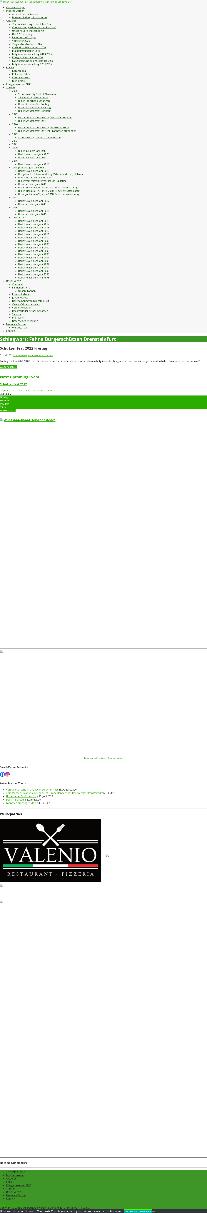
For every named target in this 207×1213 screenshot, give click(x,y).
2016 (15, 207)
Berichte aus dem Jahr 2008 (33, 244)
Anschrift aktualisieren (25, 14)
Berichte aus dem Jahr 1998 (33, 277)
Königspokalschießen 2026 (27, 57)
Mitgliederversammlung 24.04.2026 (32, 54)
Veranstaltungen (15, 7)
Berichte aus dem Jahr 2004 (33, 257)
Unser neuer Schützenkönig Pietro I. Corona (43, 127)
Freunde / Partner (16, 324)
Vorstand (17, 284)
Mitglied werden (15, 10)
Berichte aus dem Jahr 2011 (33, 234)
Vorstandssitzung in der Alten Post (32, 24)
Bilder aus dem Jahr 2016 (32, 214)
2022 (15, 140)
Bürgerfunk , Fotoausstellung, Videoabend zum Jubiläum (50, 174)
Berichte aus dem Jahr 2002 (33, 264)
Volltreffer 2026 (21, 40)
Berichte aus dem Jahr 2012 (33, 231)
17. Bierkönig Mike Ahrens (33, 97)
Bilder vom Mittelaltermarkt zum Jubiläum (42, 181)
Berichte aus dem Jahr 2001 (33, 267)
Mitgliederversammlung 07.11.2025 (32, 64)
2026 (15, 90)
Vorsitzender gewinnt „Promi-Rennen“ (34, 27)
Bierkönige (18, 80)
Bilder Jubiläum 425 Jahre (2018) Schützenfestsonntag (48, 194)
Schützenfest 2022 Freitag (23, 348)
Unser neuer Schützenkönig (28, 30)
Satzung (17, 314)
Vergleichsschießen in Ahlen (28, 44)
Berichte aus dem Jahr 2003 (33, 261)
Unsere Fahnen (27, 291)
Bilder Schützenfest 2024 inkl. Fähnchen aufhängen (47, 130)
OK (126, 1211)
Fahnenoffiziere (21, 287)
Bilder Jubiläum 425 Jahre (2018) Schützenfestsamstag (49, 191)
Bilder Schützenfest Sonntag (34, 110)
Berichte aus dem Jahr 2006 (33, 251)
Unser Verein (13, 281)
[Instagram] (7, 774)
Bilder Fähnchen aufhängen (34, 100)
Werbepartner (20, 327)
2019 (15, 161)
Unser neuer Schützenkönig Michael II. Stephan (45, 117)
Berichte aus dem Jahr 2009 (33, 241)
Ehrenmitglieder (21, 294)
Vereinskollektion (22, 307)
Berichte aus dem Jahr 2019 (33, 164)
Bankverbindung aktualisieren (29, 17)
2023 (15, 134)
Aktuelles (11, 20)
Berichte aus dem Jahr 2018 (33, 171)
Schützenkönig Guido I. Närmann (37, 94)
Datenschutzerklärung (25, 321)
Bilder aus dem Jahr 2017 (32, 204)
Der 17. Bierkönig (22, 34)
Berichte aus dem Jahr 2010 (33, 237)
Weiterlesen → (8, 367)
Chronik (10, 87)
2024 (15, 124)
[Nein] (153, 1211)
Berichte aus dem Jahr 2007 (33, 247)
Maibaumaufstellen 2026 (26, 50)
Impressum (18, 317)
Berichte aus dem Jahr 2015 (33, 221)
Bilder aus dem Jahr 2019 (32, 150)
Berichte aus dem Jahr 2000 (33, 271)
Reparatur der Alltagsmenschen (30, 311)
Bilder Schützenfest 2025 (32, 120)
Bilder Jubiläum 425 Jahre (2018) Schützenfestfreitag (48, 187)
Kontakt (10, 331)
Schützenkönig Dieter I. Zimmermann (39, 137)
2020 (15, 147)
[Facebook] (2, 774)
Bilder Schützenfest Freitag (33, 104)
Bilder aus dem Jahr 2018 (32, 184)
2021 (15, 144)
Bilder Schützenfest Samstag (34, 107)
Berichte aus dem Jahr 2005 (33, 254)
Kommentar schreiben (40, 355)
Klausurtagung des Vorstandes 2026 (32, 60)
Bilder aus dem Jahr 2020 (32, 157)
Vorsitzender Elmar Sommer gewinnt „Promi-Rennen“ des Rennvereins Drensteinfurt (54, 793)
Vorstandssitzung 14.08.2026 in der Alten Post (32, 789)
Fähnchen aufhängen (24, 37)
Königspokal (19, 70)
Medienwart (20, 355)
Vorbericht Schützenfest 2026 (29, 47)
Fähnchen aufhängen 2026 (21, 803)
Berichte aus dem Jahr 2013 (33, 227)
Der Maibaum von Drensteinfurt (30, 301)
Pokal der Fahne (21, 74)
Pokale (10, 67)
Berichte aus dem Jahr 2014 (33, 224)
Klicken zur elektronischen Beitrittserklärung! (103, 758)
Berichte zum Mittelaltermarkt (35, 177)
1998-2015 (18, 217)
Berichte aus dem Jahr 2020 (33, 154)
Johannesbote (20, 297)
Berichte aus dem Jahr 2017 (33, 201)
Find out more (8, 410)
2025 (15, 114)
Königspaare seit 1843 (18, 84)
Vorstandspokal (21, 77)
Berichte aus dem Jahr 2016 (33, 211)
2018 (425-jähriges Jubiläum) (28, 167)
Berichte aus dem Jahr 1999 (33, 274)
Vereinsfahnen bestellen (26, 304)
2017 (15, 197)
